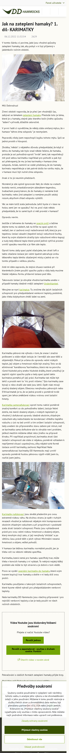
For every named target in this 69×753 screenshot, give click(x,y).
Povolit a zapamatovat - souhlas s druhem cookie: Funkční (33, 650)
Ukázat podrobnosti (34, 746)
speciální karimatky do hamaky (34, 571)
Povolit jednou (33, 640)
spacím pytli (42, 223)
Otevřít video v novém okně (34, 659)
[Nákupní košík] (54, 11)
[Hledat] (46, 11)
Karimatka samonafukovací (15, 404)
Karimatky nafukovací (13, 514)
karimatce (24, 289)
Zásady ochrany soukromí (35, 720)
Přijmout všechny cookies (35, 729)
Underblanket (51, 283)
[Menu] (62, 11)
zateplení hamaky (32, 115)
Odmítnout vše (34, 739)
